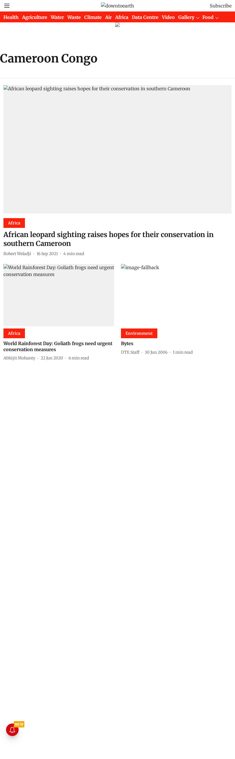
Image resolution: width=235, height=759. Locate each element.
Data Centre (145, 17)
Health (11, 17)
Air (108, 17)
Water (57, 17)
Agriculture (34, 17)
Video (168, 17)
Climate (93, 17)
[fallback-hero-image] (117, 149)
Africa (121, 17)
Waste (74, 17)
